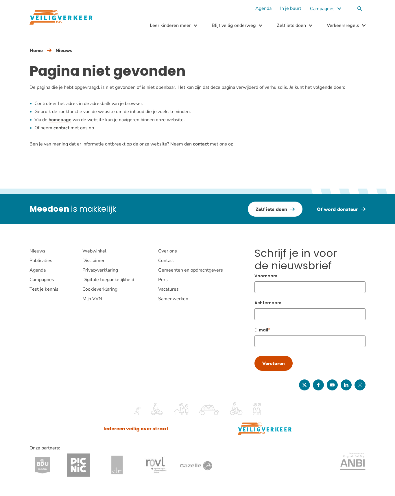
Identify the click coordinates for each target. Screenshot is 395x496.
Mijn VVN (92, 299)
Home (36, 50)
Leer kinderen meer (170, 25)
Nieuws (64, 50)
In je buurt (290, 8)
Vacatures (168, 289)
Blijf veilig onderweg (234, 25)
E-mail (261, 330)
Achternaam (267, 303)
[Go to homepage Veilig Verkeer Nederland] (61, 17)
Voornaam (265, 276)
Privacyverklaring (100, 270)
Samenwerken (173, 299)
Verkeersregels (343, 25)
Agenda (263, 8)
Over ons (167, 251)
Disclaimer (93, 260)
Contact (166, 260)
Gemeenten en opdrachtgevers (190, 270)
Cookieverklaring (99, 289)
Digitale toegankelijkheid (108, 279)
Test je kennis (43, 289)
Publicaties (40, 260)
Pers (163, 279)
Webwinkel (94, 251)
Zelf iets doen (291, 25)
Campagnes (322, 8)
